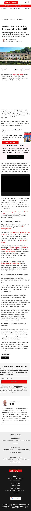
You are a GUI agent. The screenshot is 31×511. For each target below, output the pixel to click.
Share (5, 69)
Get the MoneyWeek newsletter (23, 440)
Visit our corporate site (20, 505)
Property (12, 19)
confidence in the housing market (11, 263)
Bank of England (10, 251)
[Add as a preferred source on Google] (15, 498)
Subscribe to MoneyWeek (8, 440)
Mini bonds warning (15, 8)
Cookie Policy (15, 485)
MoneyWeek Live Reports (15, 452)
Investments (5, 19)
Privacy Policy (15, 483)
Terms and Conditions (15, 481)
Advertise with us (15, 488)
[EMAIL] (13, 404)
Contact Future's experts (15, 478)
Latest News (5, 357)
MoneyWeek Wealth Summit (23, 449)
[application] (15, 184)
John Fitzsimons (12, 40)
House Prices (20, 19)
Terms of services (18, 386)
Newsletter (27, 69)
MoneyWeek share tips (8, 459)
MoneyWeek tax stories (15, 462)
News (20, 41)
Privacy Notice (19, 387)
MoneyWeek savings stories (23, 459)
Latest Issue (15, 443)
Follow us (19, 69)
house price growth (18, 74)
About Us (15, 476)
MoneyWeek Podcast (8, 449)
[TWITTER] (10, 404)
